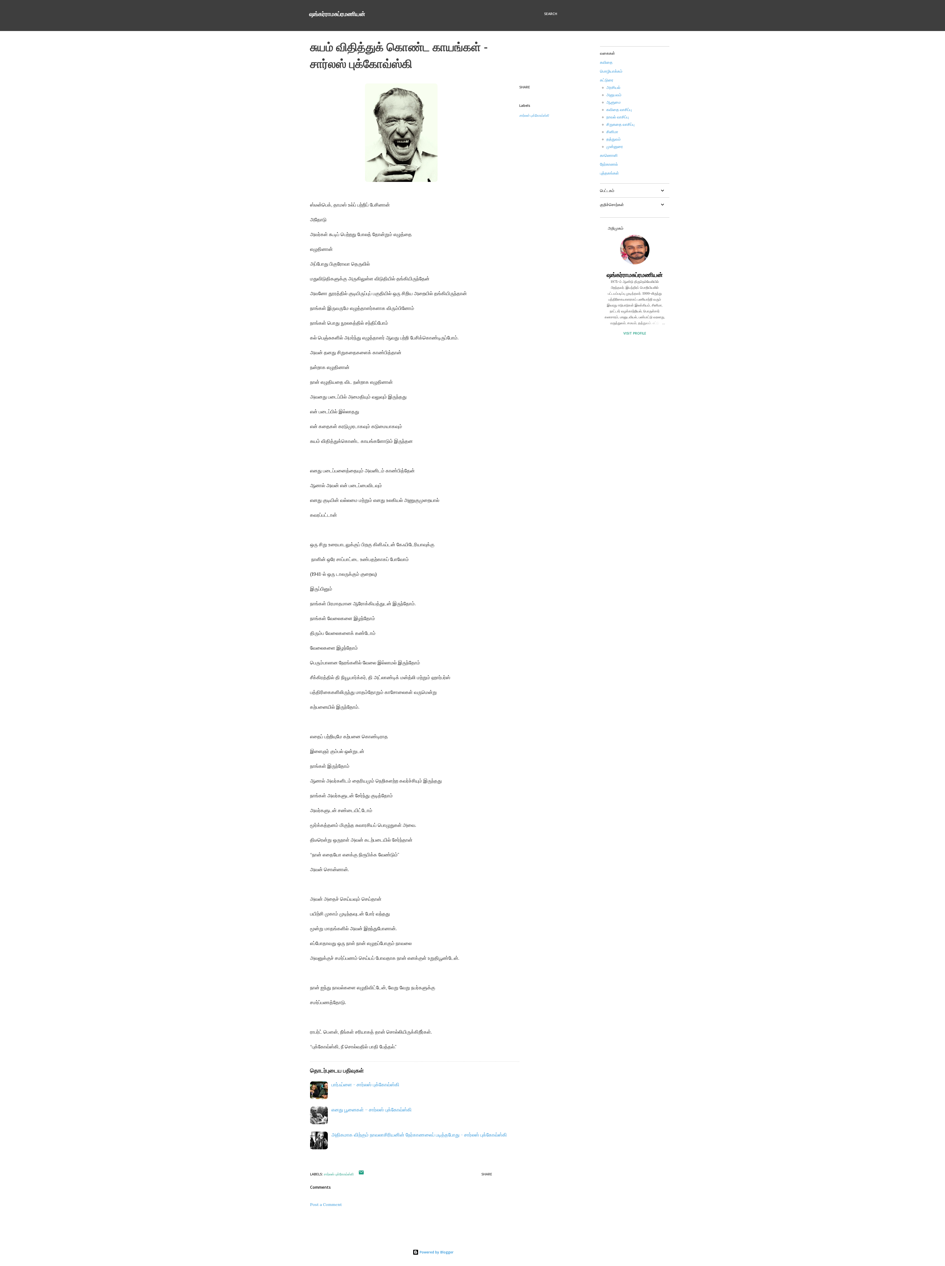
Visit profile (634, 333)
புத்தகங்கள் (609, 173)
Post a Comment (326, 1204)
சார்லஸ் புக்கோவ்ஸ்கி (534, 115)
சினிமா (612, 131)
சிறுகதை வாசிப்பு (620, 124)
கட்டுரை (606, 80)
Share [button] (524, 87)
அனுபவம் (613, 94)
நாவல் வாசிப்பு (617, 116)
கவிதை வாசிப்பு (619, 109)
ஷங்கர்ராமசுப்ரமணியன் (337, 14)
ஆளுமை (613, 102)
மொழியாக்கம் (611, 71)
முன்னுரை (614, 146)
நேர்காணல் (609, 164)
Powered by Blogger (436, 1252)
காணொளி (609, 155)
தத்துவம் (613, 139)
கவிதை (606, 62)
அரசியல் (613, 87)
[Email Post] (361, 1174)
